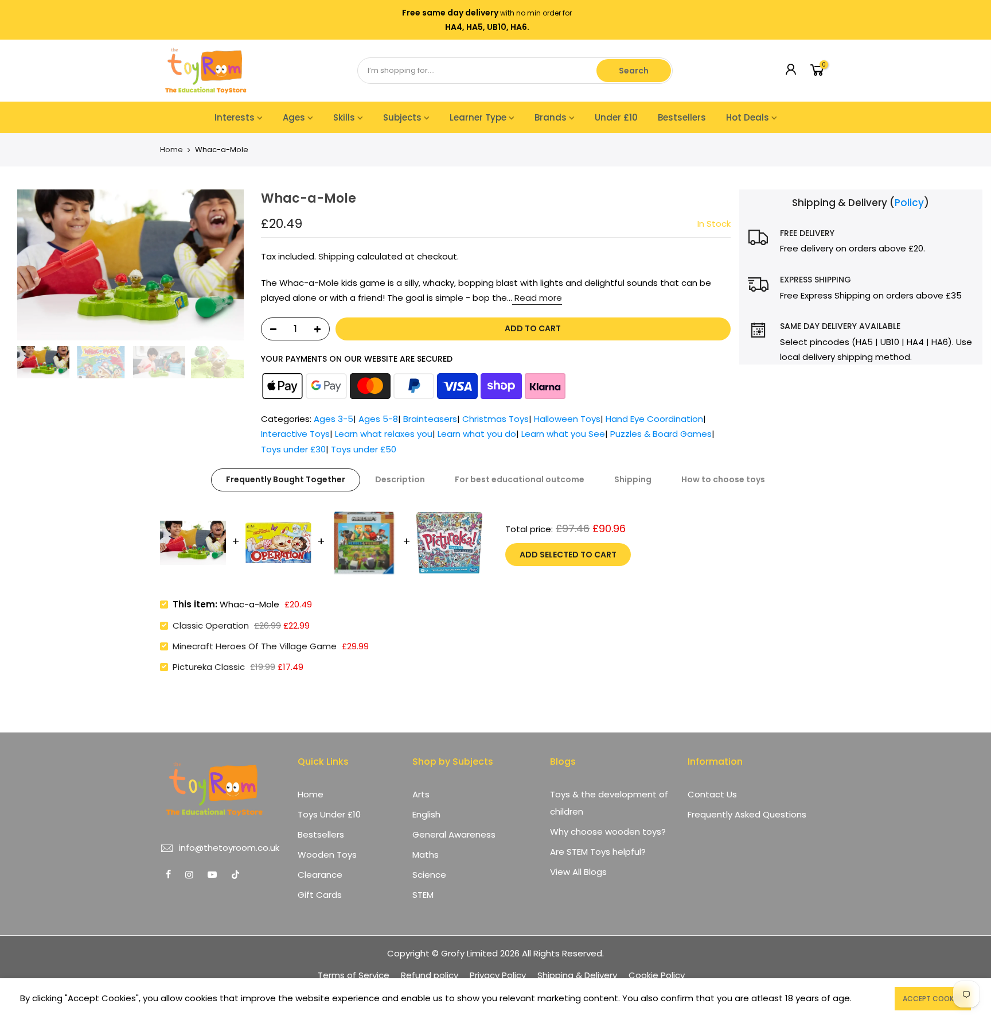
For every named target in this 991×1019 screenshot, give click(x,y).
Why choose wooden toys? (608, 832)
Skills (344, 117)
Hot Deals (747, 117)
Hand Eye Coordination (654, 419)
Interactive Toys (295, 434)
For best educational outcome (519, 479)
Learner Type (478, 117)
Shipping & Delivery (577, 975)
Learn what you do (477, 434)
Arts (421, 794)
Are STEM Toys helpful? (598, 852)
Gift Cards (320, 895)
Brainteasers (430, 419)
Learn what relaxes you (383, 434)
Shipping (336, 256)
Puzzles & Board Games (661, 434)
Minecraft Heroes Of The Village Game (255, 646)
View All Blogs (578, 872)
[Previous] (23, 265)
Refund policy (429, 975)
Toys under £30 (293, 449)
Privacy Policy (498, 975)
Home (171, 150)
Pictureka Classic (209, 667)
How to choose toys (723, 479)
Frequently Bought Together (285, 479)
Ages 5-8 (378, 419)
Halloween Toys (567, 419)
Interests (234, 117)
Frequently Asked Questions (747, 814)
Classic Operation (211, 625)
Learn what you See (563, 434)
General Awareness (454, 834)
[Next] (238, 265)
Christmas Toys (495, 419)
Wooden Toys (327, 854)
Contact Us (712, 794)
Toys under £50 (363, 449)
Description (400, 479)
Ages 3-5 (333, 419)
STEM (423, 895)
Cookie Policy (657, 975)
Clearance (320, 875)
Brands (550, 117)
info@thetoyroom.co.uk (229, 848)
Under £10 (616, 117)
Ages (294, 117)
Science (429, 875)
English (426, 814)
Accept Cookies (933, 998)
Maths (425, 854)
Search (634, 70)
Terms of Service (353, 975)
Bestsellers (682, 117)
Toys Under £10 (329, 814)
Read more (537, 298)
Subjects (402, 117)
